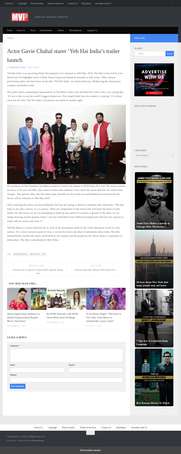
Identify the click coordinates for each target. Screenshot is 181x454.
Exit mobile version (90, 450)
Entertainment (46, 30)
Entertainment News (20, 254)
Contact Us (72, 3)
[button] (154, 201)
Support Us (92, 30)
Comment (15, 346)
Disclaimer (86, 3)
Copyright (22, 3)
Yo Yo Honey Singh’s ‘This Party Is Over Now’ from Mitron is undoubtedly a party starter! (103, 317)
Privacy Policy (37, 3)
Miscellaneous (75, 30)
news (44, 254)
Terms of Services (55, 3)
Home (9, 30)
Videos (61, 30)
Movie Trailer (34, 254)
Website (13, 375)
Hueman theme (38, 440)
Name (13, 365)
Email (72, 365)
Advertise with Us (103, 3)
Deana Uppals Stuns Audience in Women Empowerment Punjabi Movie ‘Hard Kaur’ (23, 317)
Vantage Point (18, 67)
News (33, 30)
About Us (9, 3)
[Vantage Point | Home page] (20, 17)
